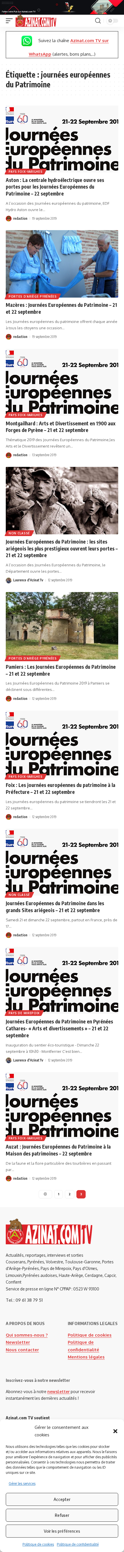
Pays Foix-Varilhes (26, 171)
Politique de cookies (38, 1544)
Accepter (62, 1499)
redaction (20, 218)
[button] (115, 1431)
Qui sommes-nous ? (27, 1335)
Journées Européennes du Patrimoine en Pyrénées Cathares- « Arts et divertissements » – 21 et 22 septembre (59, 1028)
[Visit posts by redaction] (9, 218)
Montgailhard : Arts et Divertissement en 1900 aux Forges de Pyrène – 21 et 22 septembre (60, 426)
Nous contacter (22, 1349)
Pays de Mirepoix (24, 1013)
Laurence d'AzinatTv (28, 580)
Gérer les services (22, 1483)
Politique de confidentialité (78, 1544)
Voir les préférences (62, 1531)
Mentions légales (86, 1357)
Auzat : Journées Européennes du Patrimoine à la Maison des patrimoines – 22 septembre (58, 1150)
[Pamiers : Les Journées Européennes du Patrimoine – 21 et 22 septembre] (62, 625)
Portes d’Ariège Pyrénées (33, 296)
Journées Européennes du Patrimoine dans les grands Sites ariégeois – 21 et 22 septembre (55, 906)
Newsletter (18, 1342)
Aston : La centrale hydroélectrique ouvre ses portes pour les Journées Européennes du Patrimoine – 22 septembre (55, 187)
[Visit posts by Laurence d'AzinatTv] (9, 580)
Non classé (19, 533)
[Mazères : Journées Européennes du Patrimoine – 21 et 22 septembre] (62, 264)
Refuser (62, 1515)
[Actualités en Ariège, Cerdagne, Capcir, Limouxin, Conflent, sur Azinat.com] (36, 21)
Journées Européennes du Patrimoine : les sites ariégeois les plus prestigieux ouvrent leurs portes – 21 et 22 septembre (62, 548)
